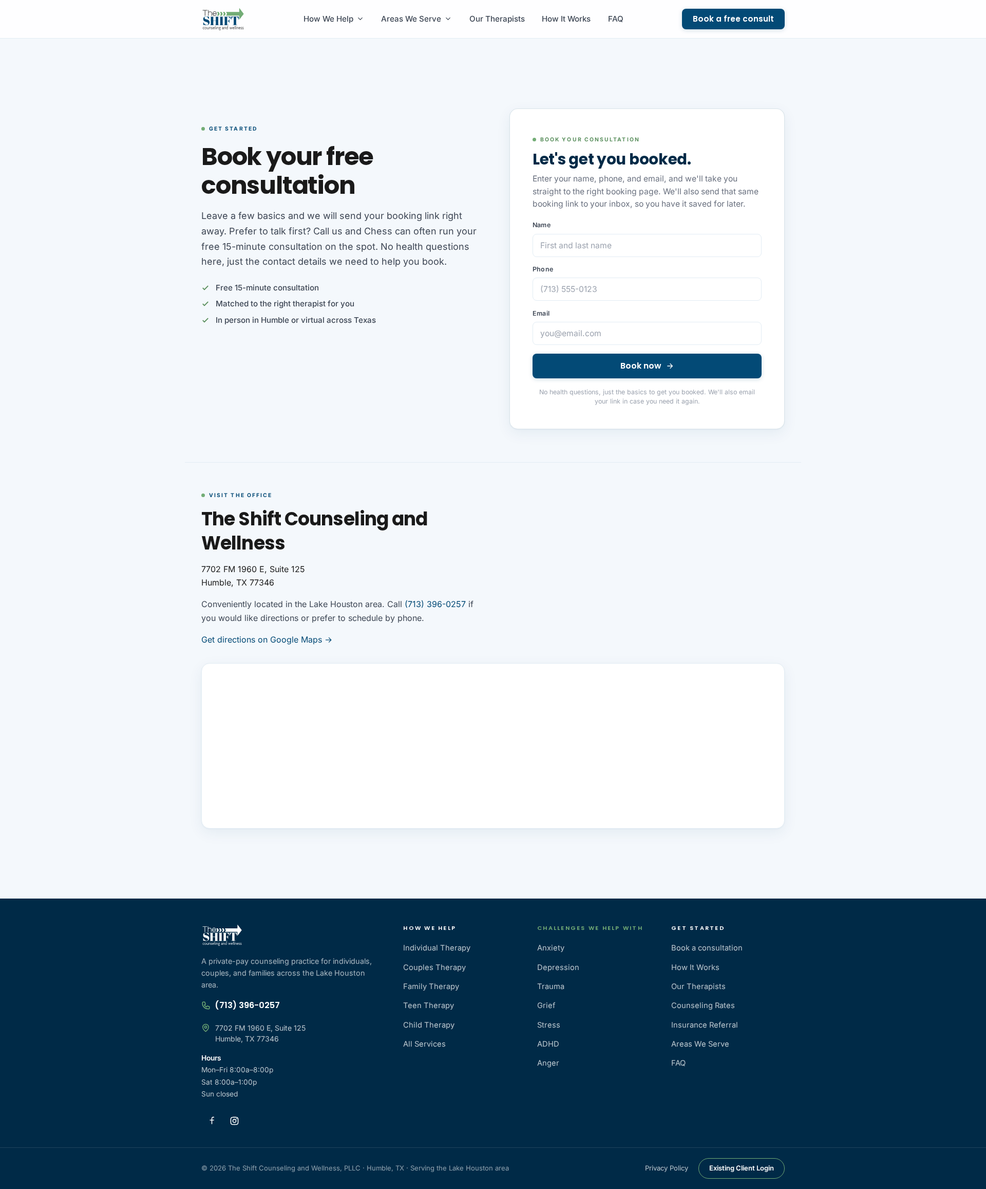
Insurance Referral (704, 1025)
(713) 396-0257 (435, 604)
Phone (543, 269)
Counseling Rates (703, 1005)
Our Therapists (497, 19)
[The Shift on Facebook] (211, 1120)
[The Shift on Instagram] (234, 1120)
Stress (548, 1025)
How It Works (566, 19)
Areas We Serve (411, 19)
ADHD (548, 1044)
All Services (424, 1044)
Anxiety (550, 948)
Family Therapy (431, 986)
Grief (546, 1005)
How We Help (328, 19)
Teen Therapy (428, 1005)
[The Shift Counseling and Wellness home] (223, 19)
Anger (548, 1063)
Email (541, 313)
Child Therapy (428, 1025)
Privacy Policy (666, 1168)
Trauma (550, 986)
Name (542, 225)
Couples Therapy (434, 967)
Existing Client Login (741, 1168)
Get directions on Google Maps (266, 639)
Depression (558, 967)
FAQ (615, 19)
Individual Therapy (436, 948)
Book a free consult (733, 18)
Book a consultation (707, 948)
